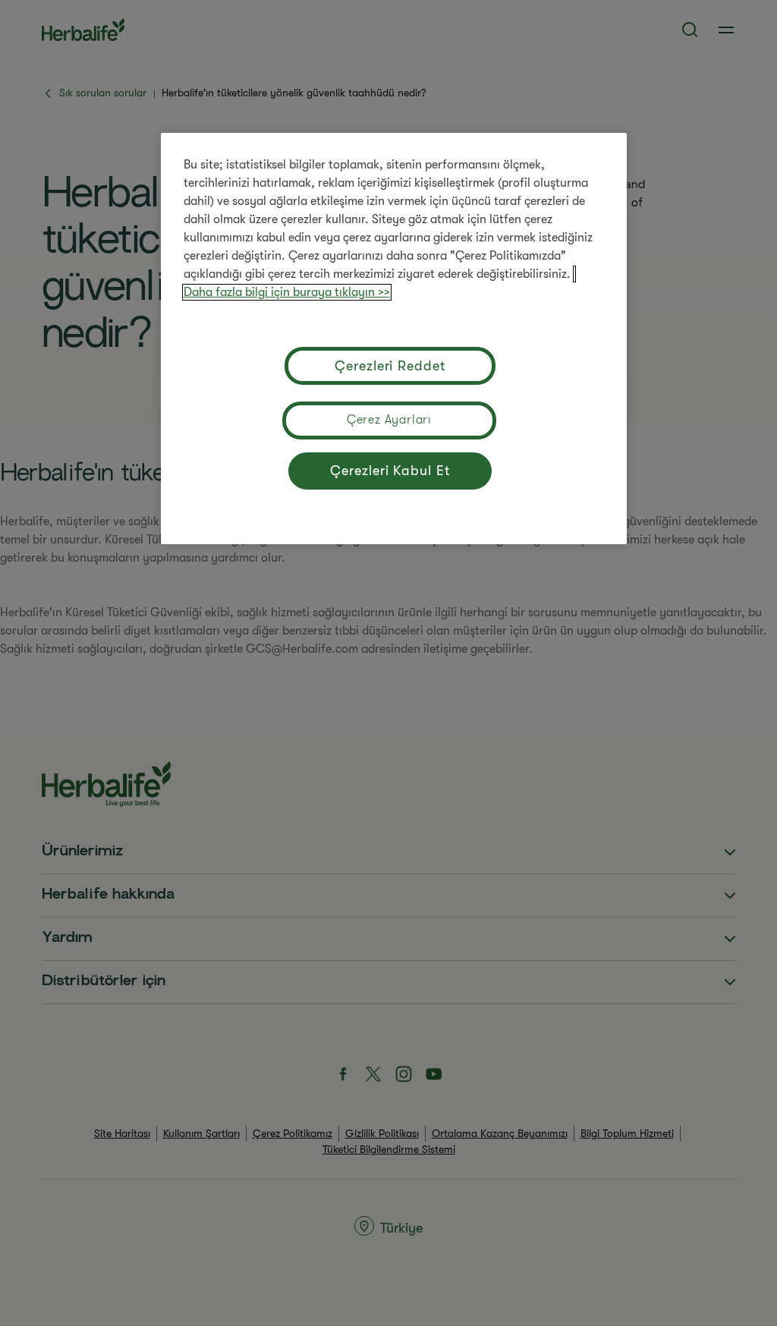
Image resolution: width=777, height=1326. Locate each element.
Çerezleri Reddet (390, 365)
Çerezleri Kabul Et (389, 470)
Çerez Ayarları (389, 420)
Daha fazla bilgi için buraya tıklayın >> (287, 292)
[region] (394, 338)
